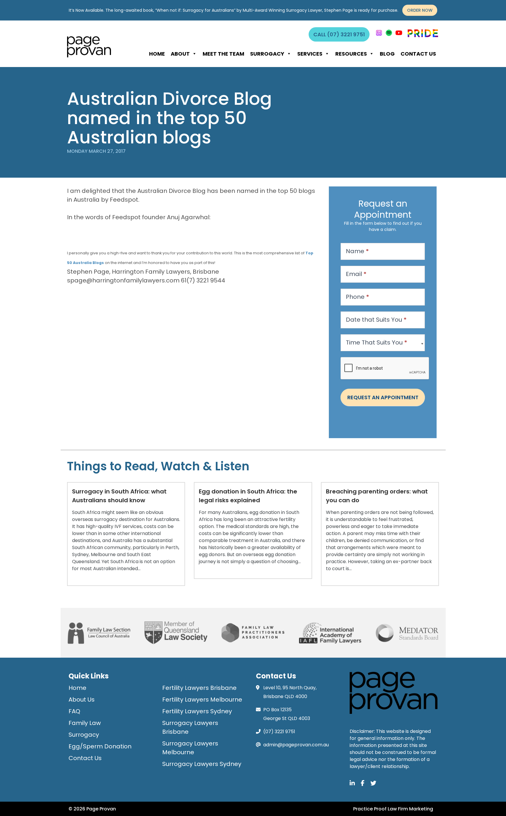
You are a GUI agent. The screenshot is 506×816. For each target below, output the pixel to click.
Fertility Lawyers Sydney (197, 711)
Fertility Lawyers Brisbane (199, 688)
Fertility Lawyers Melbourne (202, 699)
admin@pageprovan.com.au (296, 744)
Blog (387, 53)
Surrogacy (267, 53)
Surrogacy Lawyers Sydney (201, 764)
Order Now (420, 10)
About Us (82, 699)
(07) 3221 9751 (279, 731)
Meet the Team (223, 53)
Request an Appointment (382, 397)
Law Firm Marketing (410, 808)
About (180, 53)
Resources (351, 53)
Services (309, 53)
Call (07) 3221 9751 (339, 34)
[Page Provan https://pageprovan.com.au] (89, 46)
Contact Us (418, 53)
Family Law (85, 723)
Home (157, 53)
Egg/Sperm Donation (100, 746)
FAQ (74, 711)
